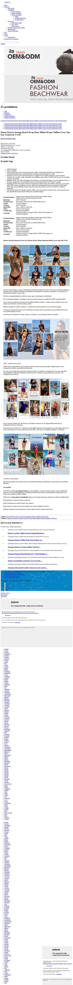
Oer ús (6, 35)
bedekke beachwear (20, 18)
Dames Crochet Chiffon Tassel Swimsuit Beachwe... (26, 533)
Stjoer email (4, 594)
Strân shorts (11, 8)
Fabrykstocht (11, 37)
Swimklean (11, 10)
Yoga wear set (15, 26)
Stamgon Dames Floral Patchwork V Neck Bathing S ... (28, 554)
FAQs (6, 34)
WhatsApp (4, 153)
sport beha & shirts (16, 23)
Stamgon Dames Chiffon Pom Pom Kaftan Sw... (25, 540)
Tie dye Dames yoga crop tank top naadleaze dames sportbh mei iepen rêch (27, 516)
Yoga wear (11, 21)
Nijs (5, 32)
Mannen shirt (11, 29)
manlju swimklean (16, 13)
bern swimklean (15, 11)
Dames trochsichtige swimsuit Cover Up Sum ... (25, 561)
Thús (5, 5)
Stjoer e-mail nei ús (12, 153)
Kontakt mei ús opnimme (11, 39)
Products (6, 7)
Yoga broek (14, 24)
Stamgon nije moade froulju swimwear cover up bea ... (28, 568)
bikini (16, 16)
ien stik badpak (19, 19)
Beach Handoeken (13, 31)
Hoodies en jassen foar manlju (16, 27)
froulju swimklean (16, 15)
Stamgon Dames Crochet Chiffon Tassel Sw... (24, 547)
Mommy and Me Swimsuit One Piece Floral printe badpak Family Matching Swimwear (32, 518)
